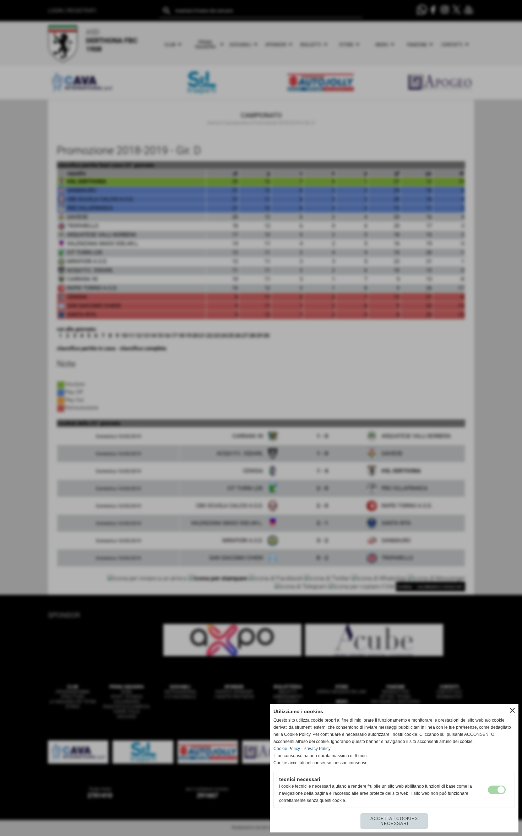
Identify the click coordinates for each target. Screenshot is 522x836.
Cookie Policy (286, 748)
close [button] (512, 710)
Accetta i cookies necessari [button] (394, 821)
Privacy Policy (317, 748)
